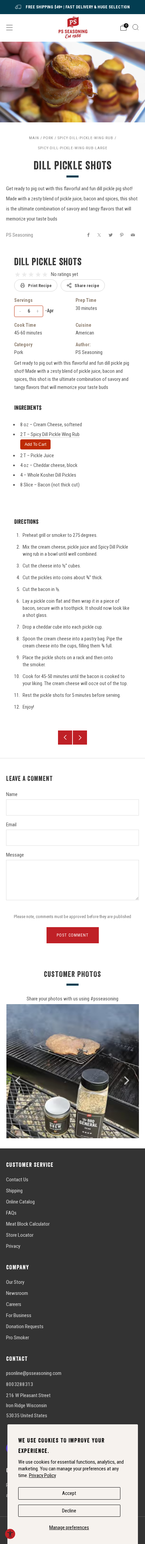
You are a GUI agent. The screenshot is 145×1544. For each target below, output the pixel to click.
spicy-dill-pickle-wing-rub (85, 137)
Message (15, 855)
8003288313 (19, 1384)
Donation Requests (25, 1326)
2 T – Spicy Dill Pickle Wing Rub (50, 434)
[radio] (17, 275)
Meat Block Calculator (28, 1224)
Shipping (14, 1191)
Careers (13, 1304)
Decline (69, 1511)
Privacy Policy (42, 1475)
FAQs (11, 1213)
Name (12, 794)
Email (11, 825)
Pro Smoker (17, 1338)
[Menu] (9, 27)
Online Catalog (20, 1202)
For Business (18, 1315)
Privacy (13, 1246)
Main (34, 137)
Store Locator (19, 1235)
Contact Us (17, 1180)
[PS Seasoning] (72, 27)
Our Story (15, 1282)
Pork (48, 137)
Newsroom (17, 1293)
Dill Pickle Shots (48, 261)
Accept (69, 1493)
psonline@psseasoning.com (33, 1373)
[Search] (135, 27)
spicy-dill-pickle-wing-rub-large (73, 148)
